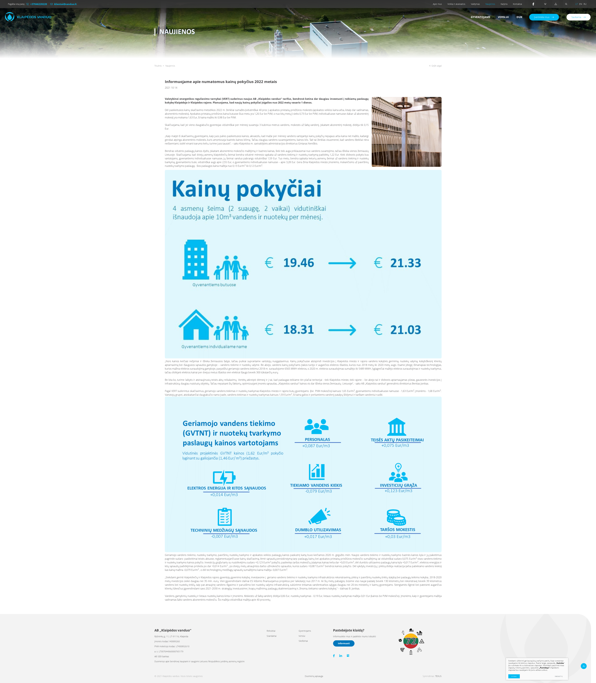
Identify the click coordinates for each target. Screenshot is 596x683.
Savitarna (576, 17)
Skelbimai (303, 640)
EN (580, 3)
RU (585, 3)
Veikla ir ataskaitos (456, 3)
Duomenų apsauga (314, 676)
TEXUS (438, 676)
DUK (519, 17)
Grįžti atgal (436, 65)
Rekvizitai (271, 630)
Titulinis (158, 65)
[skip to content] (545, 4)
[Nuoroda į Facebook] (534, 4)
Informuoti (344, 643)
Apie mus (437, 3)
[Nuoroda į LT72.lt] (411, 654)
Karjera (504, 3)
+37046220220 (38, 4)
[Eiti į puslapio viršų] (584, 666)
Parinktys (559, 676)
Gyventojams (480, 17)
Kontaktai (517, 3)
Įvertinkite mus (541, 17)
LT (577, 3)
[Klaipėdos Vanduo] (28, 16)
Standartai (271, 635)
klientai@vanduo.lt (65, 4)
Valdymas (475, 3)
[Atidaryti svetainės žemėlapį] (555, 4)
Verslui (503, 17)
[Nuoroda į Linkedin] (340, 655)
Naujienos (490, 3)
